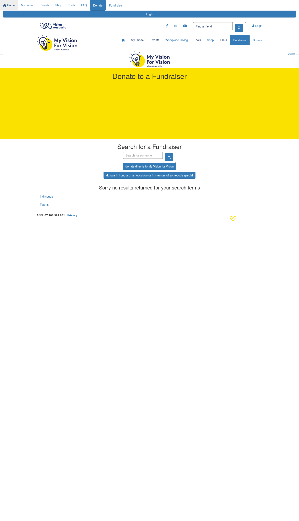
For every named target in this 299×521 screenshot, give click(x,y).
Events (44, 5)
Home (10, 5)
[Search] (239, 28)
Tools (71, 5)
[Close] (297, 54)
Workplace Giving (176, 40)
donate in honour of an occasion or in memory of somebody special (149, 175)
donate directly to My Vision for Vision (149, 166)
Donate (98, 5)
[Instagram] (175, 26)
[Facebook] (167, 26)
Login (149, 14)
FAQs (223, 40)
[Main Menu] (1, 54)
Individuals (46, 196)
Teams (44, 204)
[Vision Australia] (53, 25)
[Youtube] (185, 26)
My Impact (27, 5)
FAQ (84, 5)
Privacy (72, 215)
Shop (58, 5)
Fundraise (115, 5)
